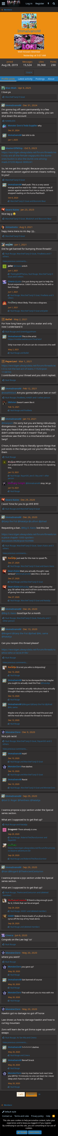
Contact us (7, 1116)
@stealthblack (9, 392)
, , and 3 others (31, 296)
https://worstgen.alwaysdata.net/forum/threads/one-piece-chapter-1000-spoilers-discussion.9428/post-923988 (29, 537)
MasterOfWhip (14, 148)
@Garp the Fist (9, 521)
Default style (10, 1111)
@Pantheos (24, 800)
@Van (5, 871)
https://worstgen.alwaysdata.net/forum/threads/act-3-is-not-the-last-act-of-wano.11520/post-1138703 (29, 368)
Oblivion (12, 402)
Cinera (11, 281)
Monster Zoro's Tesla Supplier (22, 125)
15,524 (27, 65)
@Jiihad (43, 521)
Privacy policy (37, 1116)
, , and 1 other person (27, 397)
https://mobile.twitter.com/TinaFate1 (25, 339)
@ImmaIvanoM (33, 483)
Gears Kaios (12, 209)
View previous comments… (15, 261)
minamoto (11, 226)
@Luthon (33, 521)
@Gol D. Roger (9, 800)
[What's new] (48, 3)
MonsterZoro (12, 732)
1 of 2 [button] (20, 1094)
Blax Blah (10, 87)
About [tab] (51, 78)
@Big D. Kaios (28, 527)
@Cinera (17, 266)
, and (28, 218)
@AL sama (42, 633)
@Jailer (18, 281)
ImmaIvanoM (13, 105)
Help (48, 1116)
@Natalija (23, 521)
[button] (3, 3)
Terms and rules (21, 1116)
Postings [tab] (40, 78)
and (28, 201)
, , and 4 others (30, 275)
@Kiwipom (7, 422)
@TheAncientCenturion (31, 871)
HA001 (11, 916)
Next (30, 1094)
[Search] (53, 3)
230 (53, 65)
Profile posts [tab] (8, 78)
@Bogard (6, 633)
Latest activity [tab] (25, 78)
